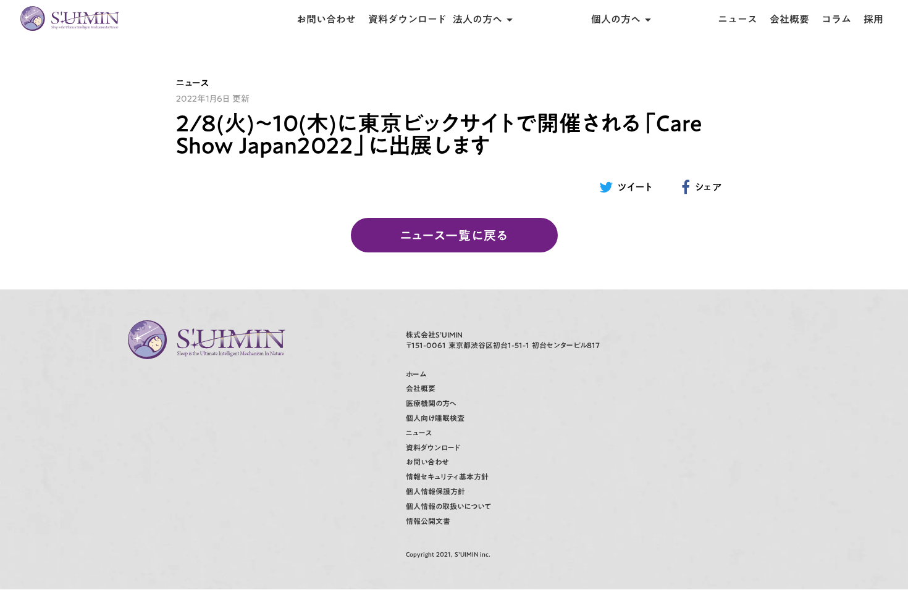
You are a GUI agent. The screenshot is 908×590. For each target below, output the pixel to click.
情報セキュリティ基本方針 (447, 477)
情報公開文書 (428, 521)
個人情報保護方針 (435, 491)
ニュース (737, 19)
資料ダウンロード (407, 19)
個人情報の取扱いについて (449, 506)
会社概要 (789, 19)
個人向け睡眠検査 (435, 418)
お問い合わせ (326, 19)
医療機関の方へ (431, 403)
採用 (873, 19)
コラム (836, 19)
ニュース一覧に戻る (454, 235)
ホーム (416, 374)
